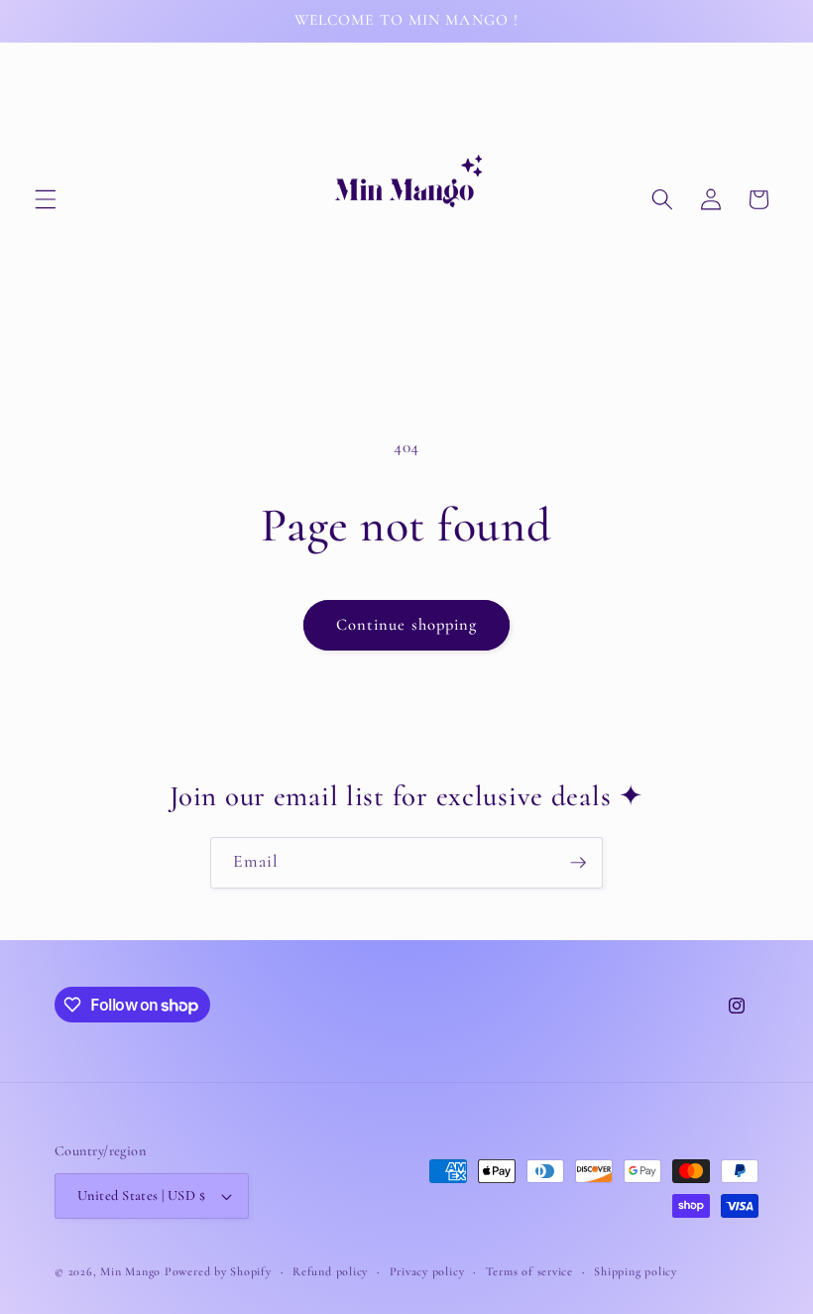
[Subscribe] (578, 863)
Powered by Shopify (218, 1271)
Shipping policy (635, 1271)
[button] (45, 199)
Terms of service (529, 1271)
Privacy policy (427, 1271)
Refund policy (330, 1271)
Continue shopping (407, 625)
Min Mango (130, 1271)
